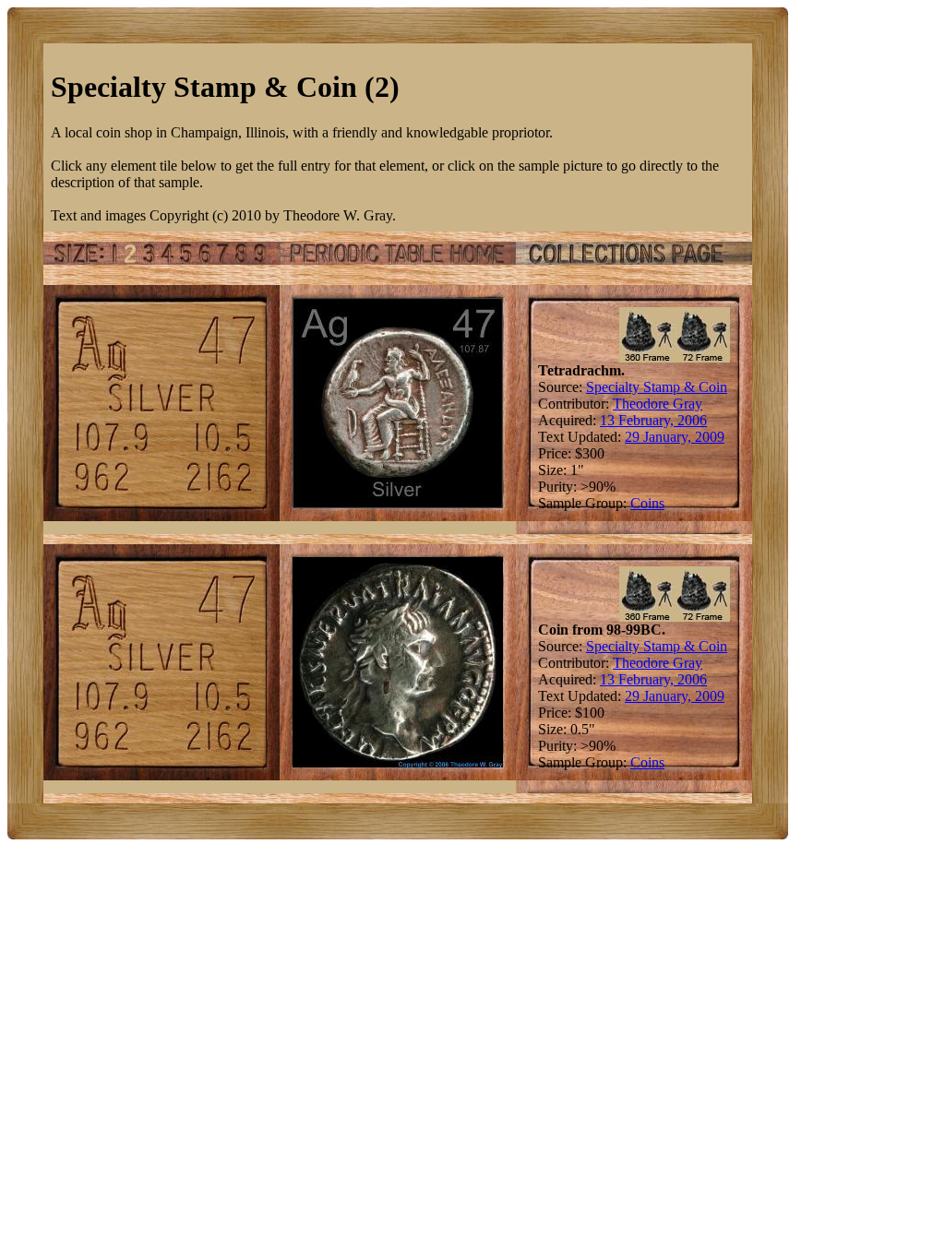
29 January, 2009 (674, 437)
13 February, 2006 (653, 420)
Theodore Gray (657, 403)
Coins (647, 503)
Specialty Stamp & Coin (656, 387)
